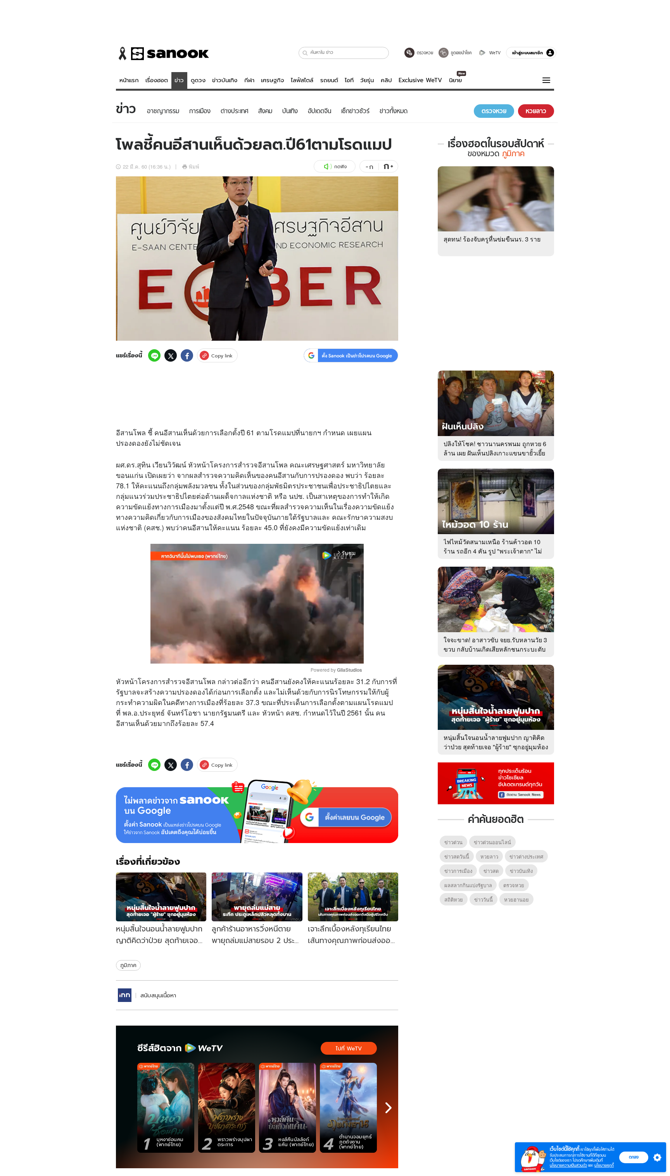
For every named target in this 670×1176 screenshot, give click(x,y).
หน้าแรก (129, 80)
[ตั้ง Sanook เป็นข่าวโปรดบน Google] (257, 811)
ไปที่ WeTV (349, 1048)
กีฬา (249, 80)
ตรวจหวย (513, 885)
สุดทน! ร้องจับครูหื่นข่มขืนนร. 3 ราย (492, 239)
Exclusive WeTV (420, 80)
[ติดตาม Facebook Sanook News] (496, 782)
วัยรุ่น (367, 80)
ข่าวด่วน (453, 842)
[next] (388, 1107)
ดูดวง (198, 80)
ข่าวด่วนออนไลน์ (492, 842)
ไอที (349, 80)
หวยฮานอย (516, 899)
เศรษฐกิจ (272, 80)
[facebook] (187, 355)
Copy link (222, 355)
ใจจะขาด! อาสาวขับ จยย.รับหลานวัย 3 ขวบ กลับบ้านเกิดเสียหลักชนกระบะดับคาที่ (495, 649)
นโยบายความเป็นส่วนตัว (568, 1165)
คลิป (386, 80)
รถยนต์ (329, 80)
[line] (154, 355)
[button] (305, 52)
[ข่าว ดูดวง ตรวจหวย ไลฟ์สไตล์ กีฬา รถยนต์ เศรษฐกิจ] (162, 53)
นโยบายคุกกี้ (604, 1165)
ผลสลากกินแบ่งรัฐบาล (468, 885)
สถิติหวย (453, 899)
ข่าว (179, 80)
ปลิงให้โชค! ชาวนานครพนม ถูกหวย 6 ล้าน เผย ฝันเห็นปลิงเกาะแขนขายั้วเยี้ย (495, 448)
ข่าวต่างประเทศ (526, 856)
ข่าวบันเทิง (224, 80)
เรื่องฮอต (156, 80)
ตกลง (634, 1157)
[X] (170, 355)
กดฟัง (340, 166)
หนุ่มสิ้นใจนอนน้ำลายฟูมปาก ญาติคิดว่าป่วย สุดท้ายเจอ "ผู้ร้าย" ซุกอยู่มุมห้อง (496, 742)
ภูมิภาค (128, 965)
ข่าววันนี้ (483, 899)
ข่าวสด (491, 870)
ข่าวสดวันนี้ (456, 856)
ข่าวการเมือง (458, 870)
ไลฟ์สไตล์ (302, 80)
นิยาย (455, 80)
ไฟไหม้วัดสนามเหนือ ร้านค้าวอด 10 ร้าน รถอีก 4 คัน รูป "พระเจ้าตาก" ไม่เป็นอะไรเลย (493, 551)
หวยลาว (489, 856)
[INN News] (124, 995)
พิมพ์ (194, 166)
